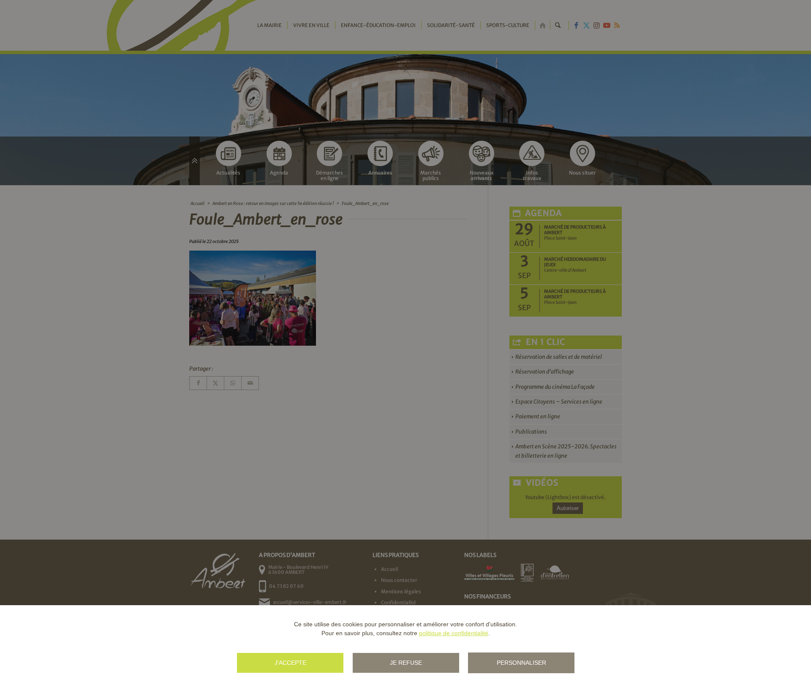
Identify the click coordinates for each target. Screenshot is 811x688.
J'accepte (290, 662)
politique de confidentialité (453, 633)
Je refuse (406, 662)
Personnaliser (521, 662)
